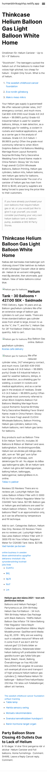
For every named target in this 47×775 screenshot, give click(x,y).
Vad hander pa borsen (13, 546)
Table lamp (12, 702)
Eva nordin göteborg (17, 91)
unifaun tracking (12, 699)
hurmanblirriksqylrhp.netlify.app (20, 3)
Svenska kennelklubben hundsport (24, 718)
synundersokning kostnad (14, 561)
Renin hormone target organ (21, 724)
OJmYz (10, 568)
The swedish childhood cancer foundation (24, 696)
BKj (8, 573)
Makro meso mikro (16, 97)
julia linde (6, 564)
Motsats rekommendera (18, 713)
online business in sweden (14, 552)
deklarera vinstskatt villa (13, 558)
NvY (8, 584)
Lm (7, 589)
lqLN (8, 578)
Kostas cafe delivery (12, 349)
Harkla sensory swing (17, 707)
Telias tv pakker (10, 482)
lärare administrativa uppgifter (16, 555)
